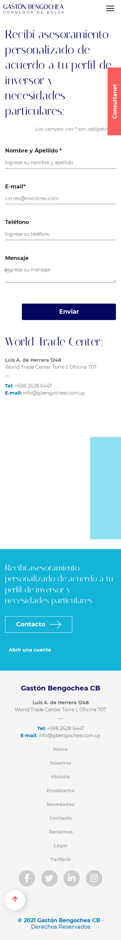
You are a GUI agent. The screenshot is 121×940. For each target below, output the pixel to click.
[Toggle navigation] (110, 8)
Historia (60, 777)
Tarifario (60, 859)
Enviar (69, 311)
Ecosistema (61, 791)
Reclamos (61, 832)
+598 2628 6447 (28, 386)
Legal (60, 846)
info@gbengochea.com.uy (45, 393)
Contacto (31, 624)
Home (60, 749)
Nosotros (60, 763)
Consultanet (115, 101)
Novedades (60, 804)
